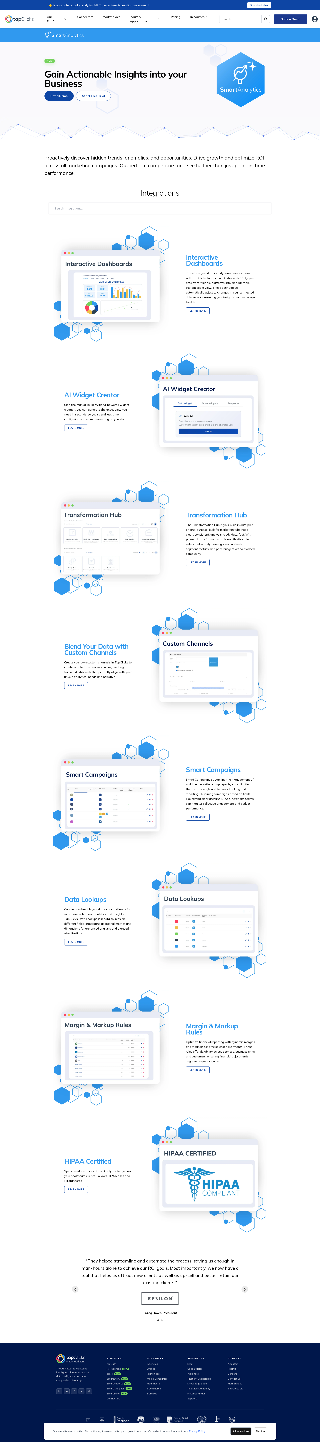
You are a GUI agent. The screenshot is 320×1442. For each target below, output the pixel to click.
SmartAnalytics (119, 1388)
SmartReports (118, 1383)
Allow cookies (241, 1431)
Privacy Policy (197, 1431)
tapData (111, 1363)
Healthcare (153, 1383)
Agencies (152, 1363)
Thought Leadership (199, 1378)
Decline (260, 1431)
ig (82, 1391)
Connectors (85, 17)
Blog (190, 1363)
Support (192, 1398)
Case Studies (195, 1368)
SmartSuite (116, 1393)
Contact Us (234, 1378)
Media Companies (157, 1378)
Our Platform (53, 19)
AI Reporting (117, 1368)
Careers (232, 1373)
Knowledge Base (197, 1383)
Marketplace (111, 17)
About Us (233, 1363)
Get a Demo (59, 96)
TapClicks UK (235, 1388)
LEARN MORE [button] (198, 310)
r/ (89, 1391)
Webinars (193, 1373)
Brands (151, 1368)
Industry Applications (139, 19)
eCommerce (154, 1388)
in (59, 1391)
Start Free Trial (93, 96)
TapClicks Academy (198, 1388)
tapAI (113, 1373)
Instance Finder (196, 1393)
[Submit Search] (266, 19)
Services (152, 1393)
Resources (197, 17)
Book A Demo (290, 19)
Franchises (153, 1373)
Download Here (259, 5)
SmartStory (117, 1378)
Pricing (175, 17)
